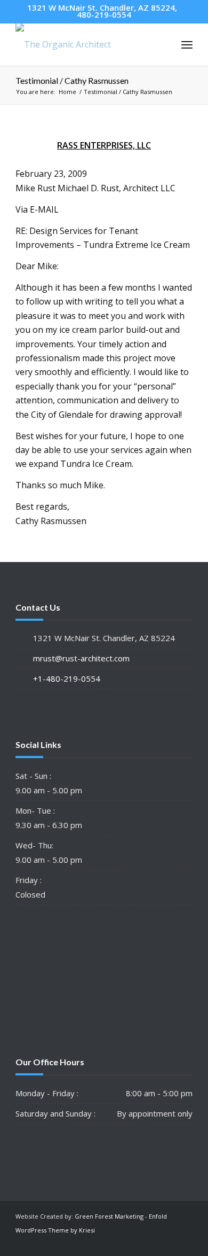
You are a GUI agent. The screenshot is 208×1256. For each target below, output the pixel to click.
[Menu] (187, 44)
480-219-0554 (104, 14)
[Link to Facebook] (185, 1243)
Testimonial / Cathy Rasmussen (72, 80)
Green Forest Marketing (109, 1216)
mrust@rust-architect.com (81, 658)
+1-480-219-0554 (66, 678)
